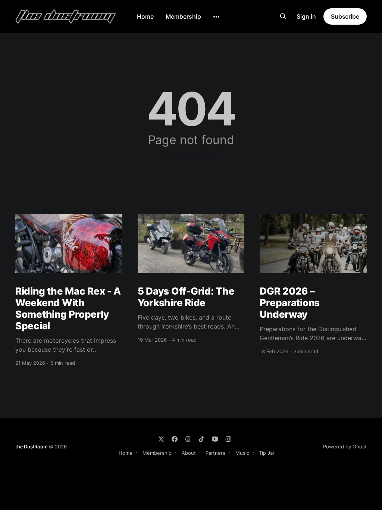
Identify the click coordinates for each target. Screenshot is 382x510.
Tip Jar (267, 453)
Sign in (306, 16)
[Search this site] (283, 16)
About (189, 453)
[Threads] (188, 439)
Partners (215, 453)
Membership (183, 16)
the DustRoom (31, 447)
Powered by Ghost (345, 447)
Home (145, 16)
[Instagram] (228, 439)
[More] (216, 16)
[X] (161, 439)
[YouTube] (215, 439)
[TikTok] (201, 439)
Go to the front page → (191, 154)
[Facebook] (175, 439)
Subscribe (345, 16)
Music (242, 453)
